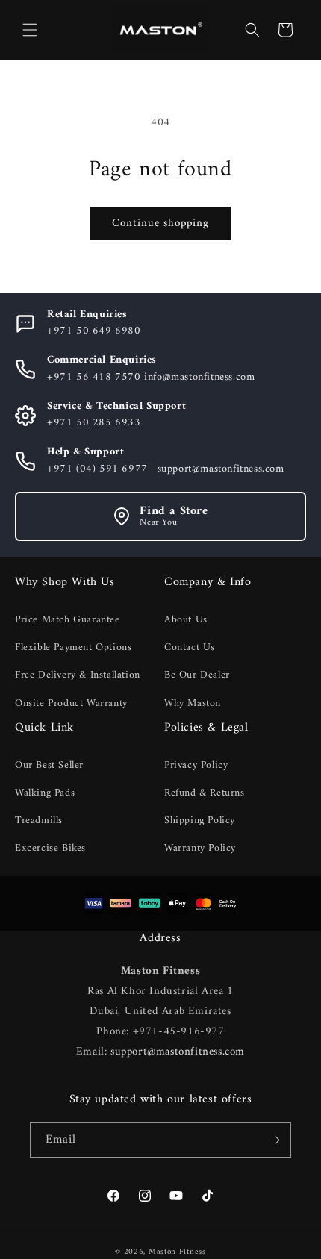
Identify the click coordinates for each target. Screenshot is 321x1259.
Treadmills (39, 820)
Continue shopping (160, 223)
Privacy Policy (196, 765)
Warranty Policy (200, 848)
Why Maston (192, 703)
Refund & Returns (204, 793)
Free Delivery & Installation (77, 675)
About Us (186, 619)
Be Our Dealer (197, 675)
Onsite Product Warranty (71, 703)
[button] (29, 29)
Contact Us (189, 647)
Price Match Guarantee (67, 619)
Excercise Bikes (50, 848)
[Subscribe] (274, 1140)
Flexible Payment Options (73, 647)
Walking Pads (45, 793)
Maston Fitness (177, 1252)
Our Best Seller (49, 765)
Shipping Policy (199, 820)
